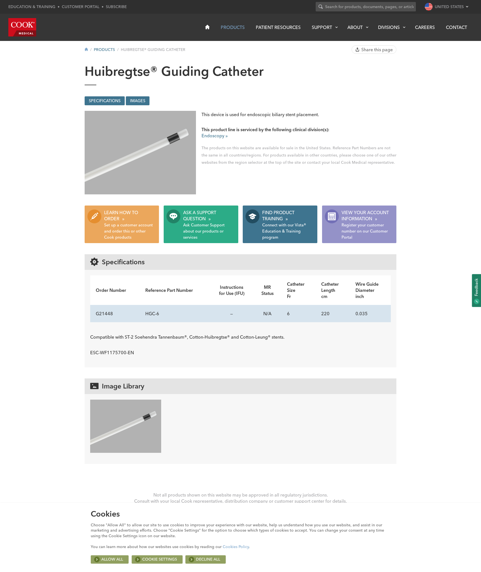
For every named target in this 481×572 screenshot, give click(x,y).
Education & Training (31, 6)
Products (233, 27)
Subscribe (116, 6)
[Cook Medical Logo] (22, 27)
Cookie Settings (159, 559)
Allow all (112, 559)
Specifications (105, 100)
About (355, 27)
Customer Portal (80, 6)
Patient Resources (278, 27)
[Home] (207, 27)
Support (322, 27)
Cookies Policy (236, 546)
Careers (425, 27)
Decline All (208, 559)
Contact (456, 27)
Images (137, 100)
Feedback (476, 287)
